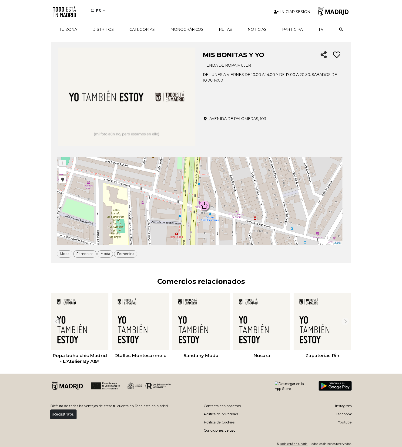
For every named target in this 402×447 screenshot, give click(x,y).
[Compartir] (323, 55)
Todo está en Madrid (294, 444)
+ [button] (62, 163)
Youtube (345, 422)
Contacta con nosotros (222, 406)
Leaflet (337, 242)
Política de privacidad (221, 414)
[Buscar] (341, 29)
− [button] (62, 170)
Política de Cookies (219, 422)
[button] (103, 29)
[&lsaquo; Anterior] (55, 321)
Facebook (344, 414)
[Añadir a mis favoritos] (336, 55)
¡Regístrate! (63, 414)
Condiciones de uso (219, 430)
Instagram (343, 406)
